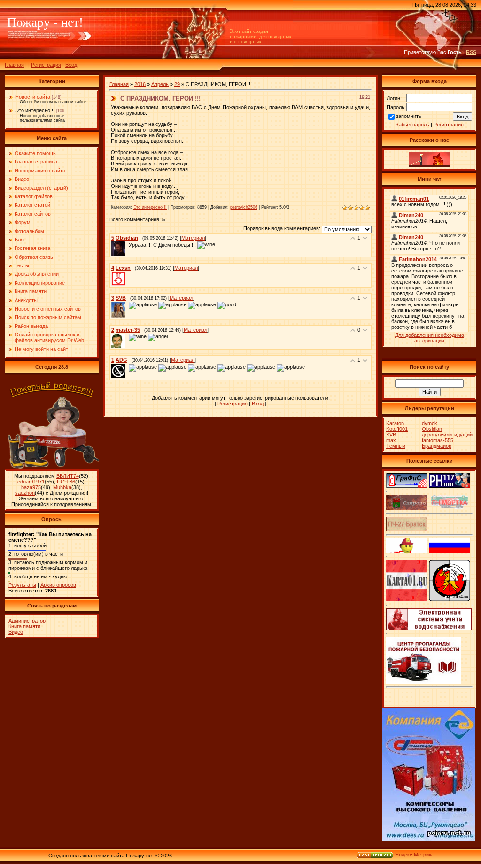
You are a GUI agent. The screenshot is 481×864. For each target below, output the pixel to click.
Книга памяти (24, 626)
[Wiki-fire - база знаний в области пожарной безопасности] (449, 599)
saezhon (25, 493)
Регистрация (46, 65)
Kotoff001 (397, 429)
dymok (429, 423)
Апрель (160, 84)
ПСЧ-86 (66, 481)
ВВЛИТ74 (67, 476)
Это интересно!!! (34, 110)
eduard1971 (31, 481)
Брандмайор (436, 446)
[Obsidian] (128, 245)
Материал (193, 238)
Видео (15, 632)
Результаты (22, 585)
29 (177, 84)
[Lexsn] (128, 274)
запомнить (408, 116)
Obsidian (432, 429)
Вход (71, 65)
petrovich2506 (243, 207)
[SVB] (128, 305)
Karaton (395, 423)
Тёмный (395, 446)
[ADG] (128, 367)
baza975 (31, 487)
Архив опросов (58, 585)
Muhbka (62, 487)
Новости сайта (32, 97)
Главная (14, 65)
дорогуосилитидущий (447, 434)
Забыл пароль (412, 124)
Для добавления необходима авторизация (429, 337)
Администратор (27, 620)
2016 (140, 84)
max (391, 440)
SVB (391, 434)
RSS (471, 52)
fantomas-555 (437, 440)
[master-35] (128, 337)
